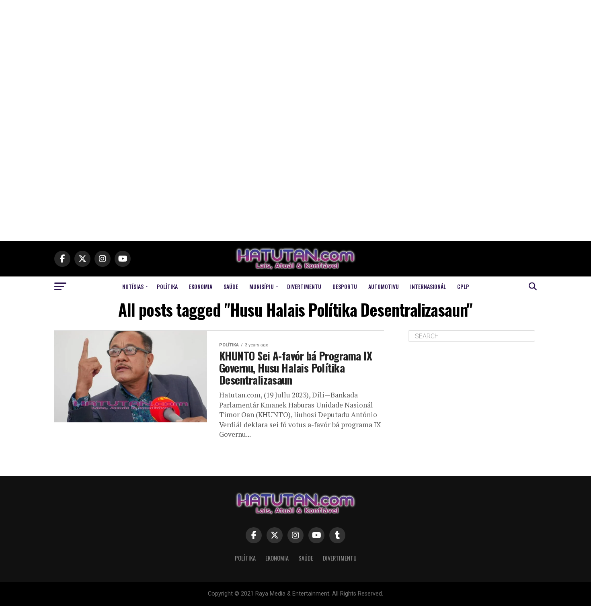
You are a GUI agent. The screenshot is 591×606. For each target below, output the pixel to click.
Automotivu (383, 286)
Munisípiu (261, 286)
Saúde (231, 286)
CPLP (463, 286)
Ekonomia (200, 286)
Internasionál (428, 286)
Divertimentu (304, 286)
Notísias (133, 286)
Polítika (167, 286)
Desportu (344, 286)
